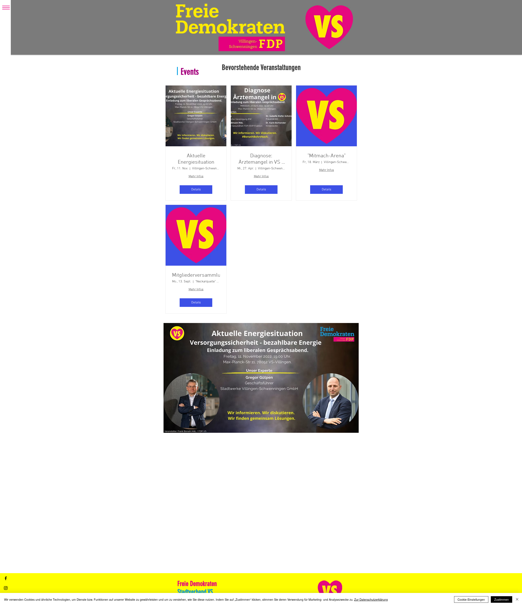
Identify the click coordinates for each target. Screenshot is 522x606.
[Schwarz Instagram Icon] (5, 588)
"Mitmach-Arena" (326, 156)
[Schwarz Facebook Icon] (5, 578)
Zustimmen (501, 599)
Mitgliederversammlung (196, 275)
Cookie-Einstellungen (471, 599)
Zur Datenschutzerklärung (371, 599)
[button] (6, 7)
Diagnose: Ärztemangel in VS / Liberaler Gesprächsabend (261, 159)
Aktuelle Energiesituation (196, 159)
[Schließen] (517, 599)
